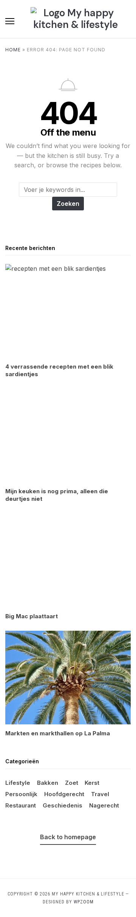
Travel (100, 794)
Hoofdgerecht (64, 794)
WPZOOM (84, 902)
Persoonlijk (21, 794)
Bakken (47, 782)
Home (13, 49)
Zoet (71, 782)
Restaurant (20, 805)
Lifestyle (17, 782)
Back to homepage (68, 837)
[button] (9, 21)
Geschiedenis (62, 805)
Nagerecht (104, 805)
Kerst (92, 782)
